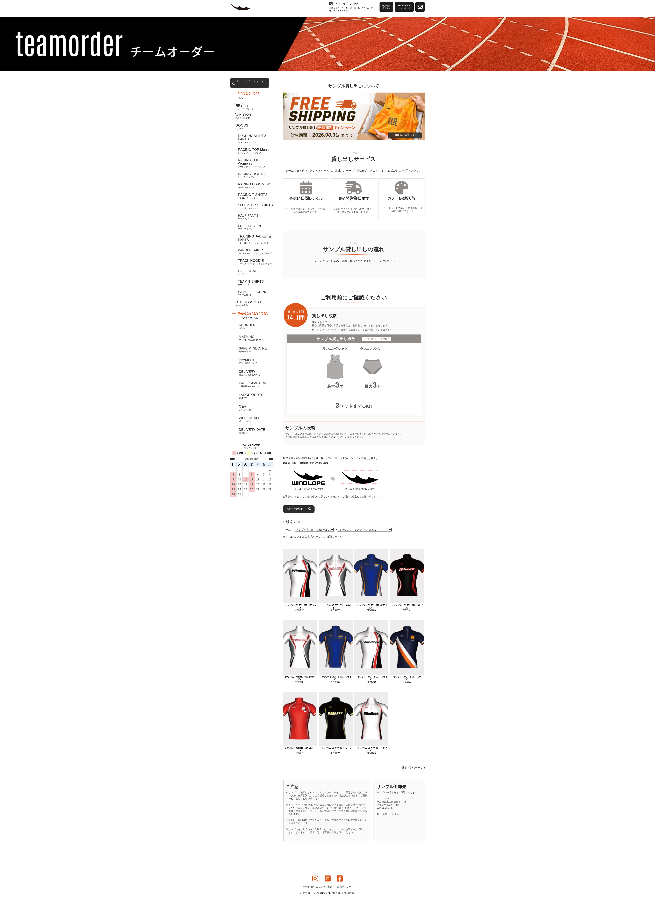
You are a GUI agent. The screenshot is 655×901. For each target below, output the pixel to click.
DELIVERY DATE (252, 431)
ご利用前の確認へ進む (405, 135)
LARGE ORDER (251, 396)
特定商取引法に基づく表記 (317, 886)
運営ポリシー (344, 886)
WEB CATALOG (251, 419)
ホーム (287, 529)
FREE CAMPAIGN (253, 384)
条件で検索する (297, 508)
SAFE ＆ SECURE (253, 349)
